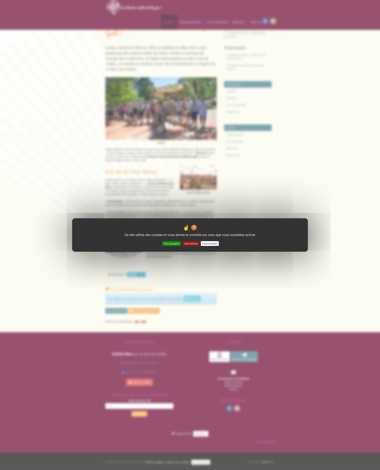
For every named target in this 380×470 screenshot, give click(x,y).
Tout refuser (191, 243)
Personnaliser (209, 243)
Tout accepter (171, 243)
